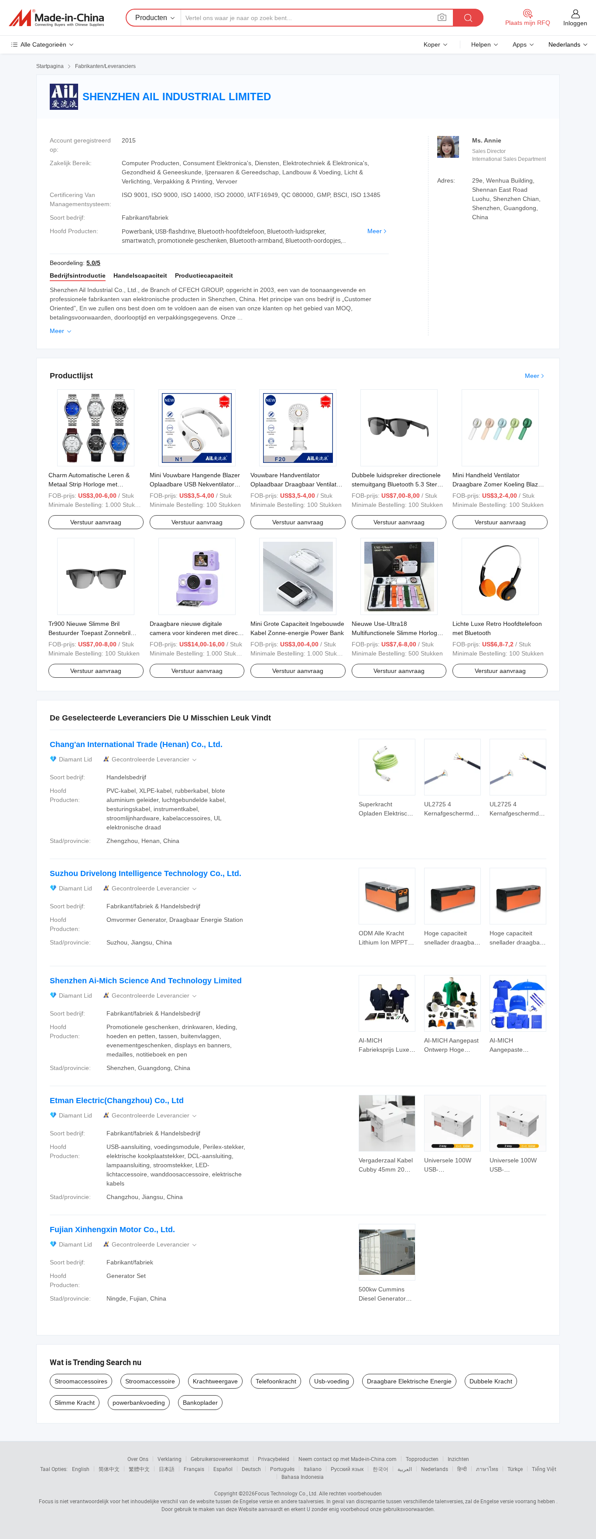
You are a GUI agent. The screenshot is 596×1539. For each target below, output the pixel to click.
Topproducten (422, 1458)
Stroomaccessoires (81, 1381)
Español (223, 1468)
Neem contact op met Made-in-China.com (347, 1458)
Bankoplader (200, 1402)
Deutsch (251, 1468)
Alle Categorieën (43, 44)
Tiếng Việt (544, 1468)
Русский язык (347, 1468)
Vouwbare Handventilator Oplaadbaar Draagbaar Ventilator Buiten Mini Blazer (296, 484)
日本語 (167, 1468)
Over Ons (137, 1458)
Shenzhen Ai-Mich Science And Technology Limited (146, 980)
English (80, 1468)
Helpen (481, 44)
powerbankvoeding (139, 1402)
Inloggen (575, 23)
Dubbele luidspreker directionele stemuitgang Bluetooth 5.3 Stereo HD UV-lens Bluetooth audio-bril (398, 484)
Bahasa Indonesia (302, 1476)
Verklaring (170, 1458)
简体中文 (109, 1468)
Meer (374, 231)
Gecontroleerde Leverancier (155, 759)
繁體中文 (139, 1468)
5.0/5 (93, 262)
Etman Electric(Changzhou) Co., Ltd (117, 1100)
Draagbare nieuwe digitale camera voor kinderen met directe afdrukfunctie (196, 632)
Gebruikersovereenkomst (220, 1458)
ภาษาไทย (487, 1468)
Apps (520, 44)
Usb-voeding (331, 1381)
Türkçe (515, 1468)
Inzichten (458, 1458)
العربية (404, 1468)
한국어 (380, 1468)
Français (194, 1468)
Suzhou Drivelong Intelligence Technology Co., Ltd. (145, 873)
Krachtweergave (215, 1381)
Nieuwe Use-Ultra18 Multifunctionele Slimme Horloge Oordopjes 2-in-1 (396, 632)
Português (282, 1468)
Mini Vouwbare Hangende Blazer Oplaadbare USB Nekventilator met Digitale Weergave (195, 484)
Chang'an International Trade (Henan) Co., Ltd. (136, 744)
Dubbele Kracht (490, 1381)
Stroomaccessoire (150, 1381)
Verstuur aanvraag (95, 522)
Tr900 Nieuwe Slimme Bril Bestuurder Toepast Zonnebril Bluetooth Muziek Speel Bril (89, 632)
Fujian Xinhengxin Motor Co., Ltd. (112, 1229)
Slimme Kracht (75, 1402)
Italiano (313, 1468)
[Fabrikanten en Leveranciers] (56, 18)
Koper (432, 44)
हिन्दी (462, 1468)
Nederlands (434, 1468)
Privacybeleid (273, 1458)
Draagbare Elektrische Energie (409, 1381)
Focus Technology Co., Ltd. (286, 1493)
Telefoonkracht (276, 1381)
